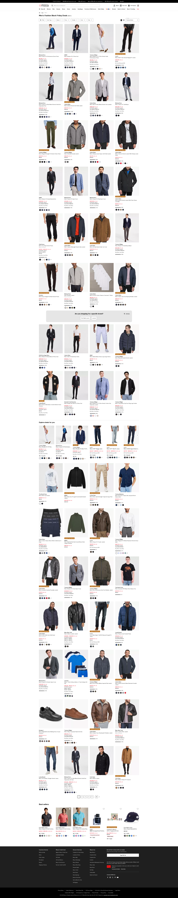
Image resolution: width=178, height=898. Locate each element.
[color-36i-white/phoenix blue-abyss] (65, 696)
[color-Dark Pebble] (44, 305)
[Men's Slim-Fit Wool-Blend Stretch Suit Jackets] (102, 86)
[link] (51, 61)
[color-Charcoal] (68, 67)
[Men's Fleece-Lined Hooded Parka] (127, 616)
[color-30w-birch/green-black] (70, 696)
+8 (127, 553)
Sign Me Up (123, 855)
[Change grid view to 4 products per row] (121, 20)
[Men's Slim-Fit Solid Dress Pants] (76, 338)
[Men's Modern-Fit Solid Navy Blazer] (127, 227)
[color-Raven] (93, 505)
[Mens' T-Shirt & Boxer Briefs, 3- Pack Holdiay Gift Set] (76, 664)
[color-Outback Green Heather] (44, 836)
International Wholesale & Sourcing (97, 862)
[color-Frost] (44, 644)
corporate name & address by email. (111, 895)
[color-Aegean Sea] (49, 162)
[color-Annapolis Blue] (66, 836)
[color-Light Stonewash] (125, 67)
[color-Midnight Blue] (70, 308)
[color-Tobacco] (66, 458)
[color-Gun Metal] (74, 414)
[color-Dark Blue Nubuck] (47, 741)
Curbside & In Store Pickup (78, 852)
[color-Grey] (44, 117)
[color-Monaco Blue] (42, 367)
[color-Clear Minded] (108, 457)
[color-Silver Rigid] (129, 457)
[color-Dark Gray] (72, 743)
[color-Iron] (95, 162)
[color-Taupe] (74, 743)
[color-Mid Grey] (70, 792)
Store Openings (76, 874)
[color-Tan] (44, 67)
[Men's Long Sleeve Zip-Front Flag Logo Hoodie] (127, 385)
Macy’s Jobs (92, 864)
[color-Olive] (72, 308)
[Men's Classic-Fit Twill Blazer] (127, 86)
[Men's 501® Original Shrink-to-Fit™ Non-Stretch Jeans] (131, 435)
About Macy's (92, 852)
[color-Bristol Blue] (78, 836)
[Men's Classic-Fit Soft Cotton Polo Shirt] (63, 817)
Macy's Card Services (60, 862)
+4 (101, 68)
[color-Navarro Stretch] (91, 646)
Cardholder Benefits (60, 854)
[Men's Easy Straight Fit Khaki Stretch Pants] (51, 277)
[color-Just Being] (93, 646)
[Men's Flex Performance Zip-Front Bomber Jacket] (102, 570)
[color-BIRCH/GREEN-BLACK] (68, 696)
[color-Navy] (49, 67)
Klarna (40, 854)
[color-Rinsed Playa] (112, 457)
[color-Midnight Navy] (116, 645)
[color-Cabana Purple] (80, 836)
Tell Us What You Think (77, 879)
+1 (50, 116)
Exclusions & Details (116, 868)
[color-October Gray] (47, 162)
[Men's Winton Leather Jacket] (76, 616)
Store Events (75, 872)
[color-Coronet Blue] (44, 367)
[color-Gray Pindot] (44, 210)
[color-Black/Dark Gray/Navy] (40, 553)
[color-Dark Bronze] (95, 505)
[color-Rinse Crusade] (91, 457)
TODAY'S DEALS (56, 1)
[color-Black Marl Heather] (40, 836)
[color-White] (91, 69)
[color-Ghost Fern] (40, 162)
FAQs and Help (42, 852)
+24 (102, 364)
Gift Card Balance (59, 859)
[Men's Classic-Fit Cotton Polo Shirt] (80, 817)
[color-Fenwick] (44, 789)
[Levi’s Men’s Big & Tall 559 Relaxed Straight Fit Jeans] (102, 616)
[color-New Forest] (129, 836)
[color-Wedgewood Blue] (49, 259)
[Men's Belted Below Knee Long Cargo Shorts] (102, 338)
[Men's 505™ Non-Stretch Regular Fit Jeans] (127, 38)
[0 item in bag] (138, 5)
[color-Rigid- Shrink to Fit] (125, 457)
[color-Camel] (91, 255)
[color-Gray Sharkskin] (49, 210)
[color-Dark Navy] (40, 67)
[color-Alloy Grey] (42, 644)
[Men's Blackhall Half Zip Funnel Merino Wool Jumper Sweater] (76, 522)
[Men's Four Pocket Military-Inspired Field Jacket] (102, 664)
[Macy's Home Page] (44, 5)
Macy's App (75, 857)
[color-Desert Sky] (42, 162)
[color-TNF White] (40, 503)
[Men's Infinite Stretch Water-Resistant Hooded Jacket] (127, 664)
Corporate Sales (93, 854)
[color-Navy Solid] (42, 210)
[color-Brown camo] (100, 365)
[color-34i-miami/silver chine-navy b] (72, 696)
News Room (92, 867)
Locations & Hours (76, 854)
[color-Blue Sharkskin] (74, 459)
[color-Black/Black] (68, 743)
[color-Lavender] (121, 553)
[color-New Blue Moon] (97, 457)
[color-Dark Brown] (68, 646)
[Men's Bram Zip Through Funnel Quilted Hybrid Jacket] (76, 477)
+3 (50, 67)
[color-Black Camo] (125, 163)
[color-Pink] (93, 416)
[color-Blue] (93, 115)
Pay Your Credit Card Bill (61, 864)
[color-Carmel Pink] (47, 836)
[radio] (40, 67)
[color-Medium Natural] (65, 743)
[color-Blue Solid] (47, 117)
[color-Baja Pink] (76, 836)
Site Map (91, 869)
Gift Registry (75, 882)
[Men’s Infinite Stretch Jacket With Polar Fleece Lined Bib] (127, 181)
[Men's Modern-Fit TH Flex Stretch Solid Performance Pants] (102, 38)
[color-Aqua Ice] (121, 505)
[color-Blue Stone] (117, 457)
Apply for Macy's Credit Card (61, 852)
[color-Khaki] (68, 308)
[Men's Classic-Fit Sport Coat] (76, 181)
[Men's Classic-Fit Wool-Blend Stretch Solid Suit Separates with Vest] (76, 760)
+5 (50, 259)
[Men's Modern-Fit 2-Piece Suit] (76, 38)
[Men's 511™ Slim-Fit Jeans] (114, 435)
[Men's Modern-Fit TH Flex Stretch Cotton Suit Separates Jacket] (102, 385)
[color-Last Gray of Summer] (93, 457)
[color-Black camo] (97, 365)
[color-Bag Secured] (95, 457)
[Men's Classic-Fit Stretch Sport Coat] (51, 664)
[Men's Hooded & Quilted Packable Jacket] (51, 570)
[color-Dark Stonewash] (118, 67)
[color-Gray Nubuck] (44, 741)
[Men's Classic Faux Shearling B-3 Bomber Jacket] (102, 713)
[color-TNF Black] (42, 503)
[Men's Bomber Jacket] (76, 277)
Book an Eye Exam (76, 877)
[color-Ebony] (116, 163)
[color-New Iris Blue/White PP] (131, 836)
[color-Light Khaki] (44, 259)
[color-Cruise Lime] (83, 836)
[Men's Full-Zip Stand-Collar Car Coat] (102, 227)
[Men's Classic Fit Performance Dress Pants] (51, 38)
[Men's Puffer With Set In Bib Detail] (51, 616)
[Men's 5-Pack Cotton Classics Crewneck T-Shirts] (102, 277)
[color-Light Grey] (95, 69)
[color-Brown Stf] (134, 457)
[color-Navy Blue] (72, 67)
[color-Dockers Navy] (42, 305)
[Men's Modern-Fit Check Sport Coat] (76, 570)
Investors (91, 859)
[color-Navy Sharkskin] (47, 210)
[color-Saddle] (91, 552)
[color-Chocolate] (49, 741)
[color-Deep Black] (40, 259)
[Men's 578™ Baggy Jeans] (97, 435)
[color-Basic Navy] (47, 259)
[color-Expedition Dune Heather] (49, 836)
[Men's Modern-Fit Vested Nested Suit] (51, 181)
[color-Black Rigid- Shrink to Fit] (127, 457)
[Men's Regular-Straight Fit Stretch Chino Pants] (51, 134)
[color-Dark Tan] (121, 210)
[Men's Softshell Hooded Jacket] (76, 134)
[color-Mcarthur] (47, 789)
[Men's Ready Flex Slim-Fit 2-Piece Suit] (76, 385)
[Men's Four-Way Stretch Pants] (51, 227)
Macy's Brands (76, 862)
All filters (128, 313)
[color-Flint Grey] (65, 308)
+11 (119, 457)
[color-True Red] (97, 162)
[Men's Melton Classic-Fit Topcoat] (127, 760)
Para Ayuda (41, 859)
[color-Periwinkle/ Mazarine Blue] (47, 553)
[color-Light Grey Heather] (65, 114)
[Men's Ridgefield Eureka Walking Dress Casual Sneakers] (51, 713)
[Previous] (40, 38)
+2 (76, 113)
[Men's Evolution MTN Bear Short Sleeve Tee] (127, 570)
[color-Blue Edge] (68, 114)
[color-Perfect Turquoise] (74, 836)
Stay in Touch (75, 869)
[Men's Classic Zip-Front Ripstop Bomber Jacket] (127, 277)
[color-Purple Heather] (59, 836)
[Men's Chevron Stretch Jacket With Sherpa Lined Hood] (127, 134)
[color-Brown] (42, 741)
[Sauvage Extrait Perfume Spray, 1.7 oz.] (97, 817)
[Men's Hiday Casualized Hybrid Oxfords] (76, 713)
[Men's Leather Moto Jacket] (127, 713)
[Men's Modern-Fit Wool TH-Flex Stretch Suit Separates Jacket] (80, 435)
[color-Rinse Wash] (123, 67)
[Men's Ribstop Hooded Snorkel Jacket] (127, 338)
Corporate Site (92, 857)
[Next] (61, 38)
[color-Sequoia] (114, 457)
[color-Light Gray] (49, 117)
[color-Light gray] (70, 743)
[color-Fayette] (40, 789)
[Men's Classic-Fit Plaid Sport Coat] (102, 181)
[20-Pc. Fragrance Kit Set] (114, 817)
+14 (136, 835)
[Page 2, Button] (99, 797)
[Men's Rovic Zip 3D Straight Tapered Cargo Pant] (102, 477)
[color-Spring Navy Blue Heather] (42, 836)
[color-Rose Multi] (123, 553)
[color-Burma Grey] (49, 305)
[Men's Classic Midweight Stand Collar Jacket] (76, 227)
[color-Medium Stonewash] (121, 67)
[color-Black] (47, 67)
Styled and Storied (93, 874)
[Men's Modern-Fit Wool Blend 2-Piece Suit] (51, 338)
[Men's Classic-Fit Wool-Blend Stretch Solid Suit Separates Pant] (51, 86)
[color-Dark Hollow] (110, 457)
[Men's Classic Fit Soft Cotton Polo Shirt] (46, 817)
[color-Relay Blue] (125, 836)
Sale (42, 12)
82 (96, 796)
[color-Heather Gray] (65, 162)
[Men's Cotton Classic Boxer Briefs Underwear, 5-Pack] (51, 522)
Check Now (123, 868)
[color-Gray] (42, 67)
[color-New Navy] (74, 114)
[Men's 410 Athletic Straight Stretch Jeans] (51, 760)
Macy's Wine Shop (76, 864)
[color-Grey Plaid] (74, 67)
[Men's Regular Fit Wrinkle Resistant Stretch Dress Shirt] (127, 522)
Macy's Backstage (76, 859)
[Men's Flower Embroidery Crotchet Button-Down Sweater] (51, 385)
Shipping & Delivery (43, 864)
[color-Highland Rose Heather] (57, 836)
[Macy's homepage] (40, 12)
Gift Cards (58, 857)
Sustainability (92, 872)
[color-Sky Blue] (61, 836)
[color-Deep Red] (121, 163)
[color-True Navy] (91, 162)
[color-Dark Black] (97, 505)
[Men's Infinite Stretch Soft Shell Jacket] (76, 86)
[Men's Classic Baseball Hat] (131, 817)
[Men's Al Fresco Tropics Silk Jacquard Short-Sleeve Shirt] (127, 477)
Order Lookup (41, 857)
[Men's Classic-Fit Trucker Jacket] (102, 522)
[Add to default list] (53, 427)
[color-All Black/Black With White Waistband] (44, 553)
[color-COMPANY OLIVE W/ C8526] (127, 836)
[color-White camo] (95, 365)
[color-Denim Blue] (42, 598)
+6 (84, 835)
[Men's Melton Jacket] (102, 760)
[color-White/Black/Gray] (42, 553)
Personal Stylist (76, 867)
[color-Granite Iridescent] (40, 598)
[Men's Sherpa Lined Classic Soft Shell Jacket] (102, 134)
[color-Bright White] (42, 259)
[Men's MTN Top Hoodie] (51, 477)
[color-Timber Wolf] (47, 305)
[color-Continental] (118, 505)
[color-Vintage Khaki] (134, 836)
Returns (40, 862)
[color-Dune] (91, 505)
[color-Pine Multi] (125, 553)
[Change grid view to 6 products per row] (123, 20)
